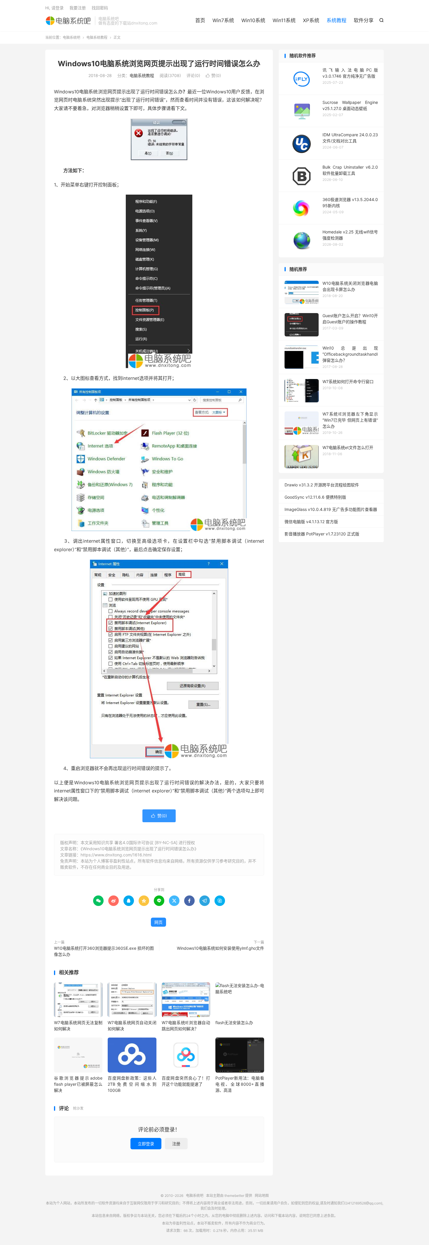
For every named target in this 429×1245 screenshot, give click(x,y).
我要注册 (77, 7)
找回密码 (100, 7)
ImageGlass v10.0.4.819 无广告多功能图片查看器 (331, 509)
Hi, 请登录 (54, 7)
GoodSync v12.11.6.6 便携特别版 (315, 497)
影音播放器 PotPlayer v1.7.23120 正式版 (322, 533)
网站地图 (262, 1195)
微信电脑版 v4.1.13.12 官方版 (311, 521)
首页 (200, 20)
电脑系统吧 (68, 20)
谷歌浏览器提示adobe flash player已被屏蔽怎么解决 (78, 1084)
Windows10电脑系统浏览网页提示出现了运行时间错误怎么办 (159, 63)
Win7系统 (223, 20)
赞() (213, 75)
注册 (176, 1143)
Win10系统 (253, 20)
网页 (158, 922)
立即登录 (146, 1143)
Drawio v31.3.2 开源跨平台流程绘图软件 (322, 484)
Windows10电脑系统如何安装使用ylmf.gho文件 (220, 948)
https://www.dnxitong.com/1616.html (116, 854)
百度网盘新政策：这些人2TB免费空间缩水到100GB (132, 1084)
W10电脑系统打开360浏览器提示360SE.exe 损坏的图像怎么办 (104, 951)
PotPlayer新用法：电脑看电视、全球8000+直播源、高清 (239, 1084)
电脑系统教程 (96, 37)
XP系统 (311, 20)
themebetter (234, 1195)
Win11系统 (284, 20)
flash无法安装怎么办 (234, 1022)
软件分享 (364, 20)
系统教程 (336, 20)
